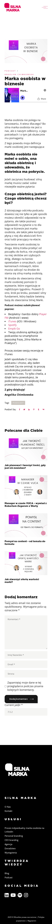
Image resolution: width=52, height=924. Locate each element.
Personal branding (14, 835)
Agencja (8, 844)
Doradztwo (10, 848)
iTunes (12, 321)
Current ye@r (14, 705)
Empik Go (14, 328)
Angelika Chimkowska (19, 74)
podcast (18, 403)
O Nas (8, 806)
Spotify (12, 325)
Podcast (10, 71)
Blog (7, 873)
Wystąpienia (11, 852)
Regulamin (32, 921)
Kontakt (8, 810)
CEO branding (11, 840)
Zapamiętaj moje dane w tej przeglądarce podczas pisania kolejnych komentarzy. (25, 686)
